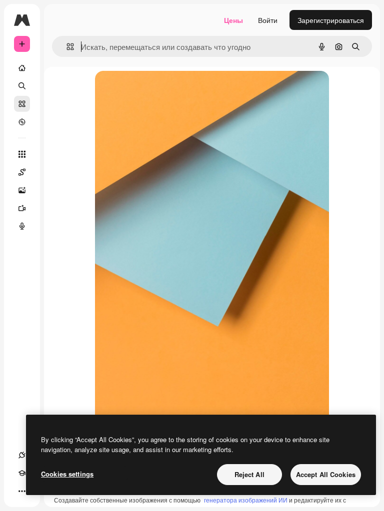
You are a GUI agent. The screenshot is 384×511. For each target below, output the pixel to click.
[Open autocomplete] (66, 46)
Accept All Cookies (326, 474)
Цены (233, 20)
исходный (162, 89)
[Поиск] (22, 86)
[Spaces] (22, 172)
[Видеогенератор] (22, 208)
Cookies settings (67, 474)
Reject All (249, 474)
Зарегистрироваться (331, 20)
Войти (268, 20)
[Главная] (22, 68)
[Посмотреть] (22, 122)
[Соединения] (22, 455)
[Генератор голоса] (22, 226)
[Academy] (22, 473)
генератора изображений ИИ (246, 500)
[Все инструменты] (22, 154)
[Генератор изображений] (22, 190)
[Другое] (22, 491)
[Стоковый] (22, 104)
